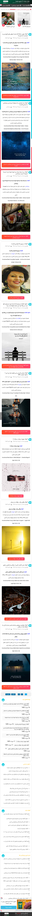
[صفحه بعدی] (1, 416)
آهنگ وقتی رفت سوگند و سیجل (19, 502)
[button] (12, 9)
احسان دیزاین (19, 909)
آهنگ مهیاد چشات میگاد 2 (20, 439)
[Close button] (31, 898)
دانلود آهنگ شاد (6, 308)
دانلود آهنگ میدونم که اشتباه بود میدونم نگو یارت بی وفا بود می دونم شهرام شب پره (15, 305)
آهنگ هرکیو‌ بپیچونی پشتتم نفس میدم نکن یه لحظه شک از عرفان (16, 687)
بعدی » (8, 694)
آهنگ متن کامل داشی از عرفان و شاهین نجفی (15, 565)
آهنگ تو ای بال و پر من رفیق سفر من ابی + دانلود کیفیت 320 (16, 432)
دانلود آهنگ (7, 38)
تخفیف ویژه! (8, 907)
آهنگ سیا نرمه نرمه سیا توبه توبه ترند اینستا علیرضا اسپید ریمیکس (16, 236)
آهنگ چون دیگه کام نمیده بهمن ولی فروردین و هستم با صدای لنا (16, 96)
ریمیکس (8, 107)
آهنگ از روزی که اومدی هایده (19, 244)
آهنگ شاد (18, 318)
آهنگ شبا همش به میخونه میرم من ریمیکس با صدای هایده (16, 165)
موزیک (12, 48)
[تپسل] (1, 911)
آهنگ (28, 42)
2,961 (13, 694)
